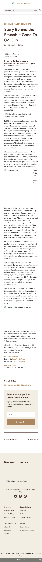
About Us (7, 527)
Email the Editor (9, 517)
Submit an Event (9, 510)
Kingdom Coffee (10, 365)
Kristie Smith (10, 45)
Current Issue (24, 527)
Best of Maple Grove (27, 530)
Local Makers (17, 24)
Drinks (7, 24)
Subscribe (23, 510)
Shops (28, 24)
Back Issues (24, 514)
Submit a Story (9, 514)
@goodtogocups (19, 361)
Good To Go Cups (11, 356)
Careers (6, 533)
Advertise (7, 530)
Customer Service (26, 517)
